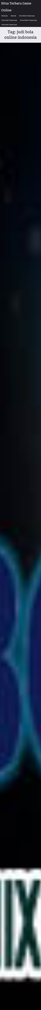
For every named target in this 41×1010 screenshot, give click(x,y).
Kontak (13, 15)
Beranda (5, 15)
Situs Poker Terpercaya (28, 20)
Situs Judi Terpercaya (9, 20)
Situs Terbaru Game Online (16, 6)
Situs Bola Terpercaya (27, 15)
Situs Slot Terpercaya (9, 24)
